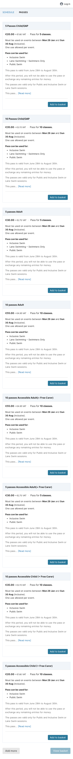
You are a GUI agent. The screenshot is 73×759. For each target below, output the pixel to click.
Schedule (8, 12)
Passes (23, 12)
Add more (11, 750)
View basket (60, 750)
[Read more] (24, 93)
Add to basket (58, 104)
